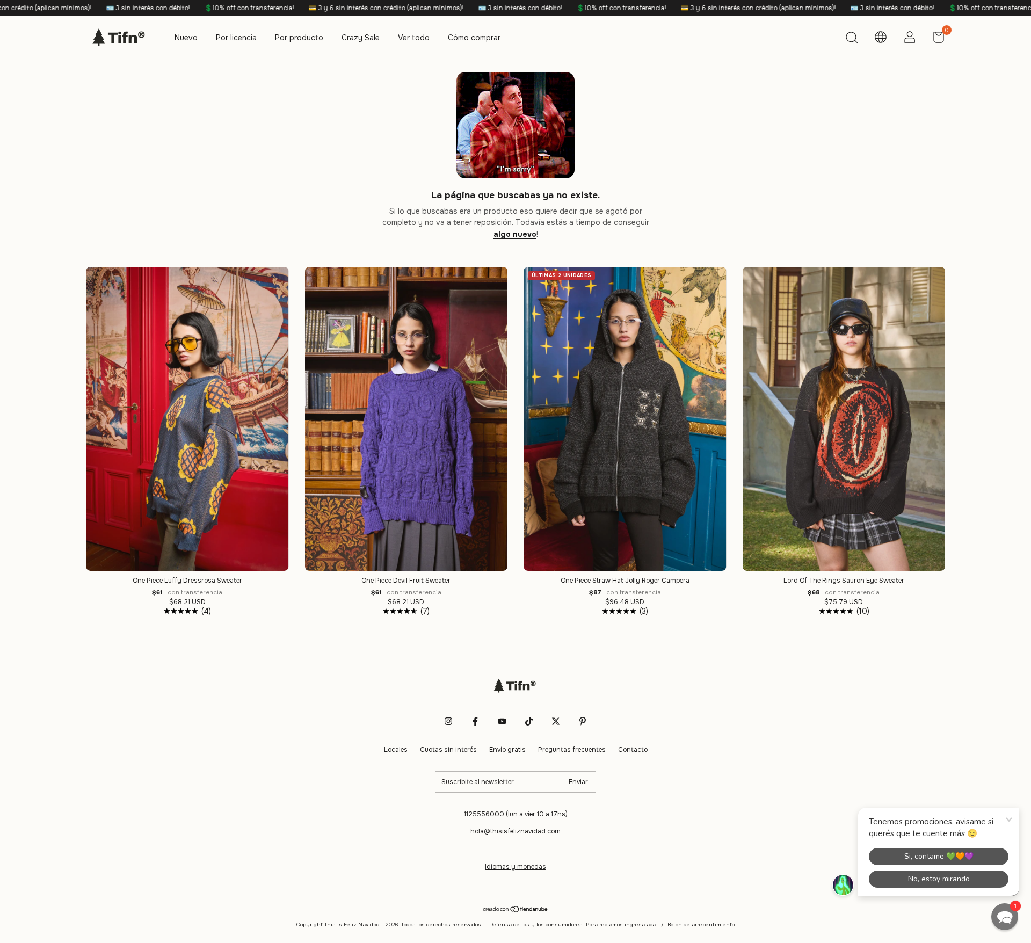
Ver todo (414, 37)
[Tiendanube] (515, 910)
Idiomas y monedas (515, 866)
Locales (396, 749)
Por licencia (236, 37)
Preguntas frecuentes (572, 749)
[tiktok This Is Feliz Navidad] (529, 721)
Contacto (633, 749)
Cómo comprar (474, 37)
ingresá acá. (641, 924)
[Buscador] (851, 39)
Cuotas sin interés (448, 749)
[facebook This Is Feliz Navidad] (475, 721)
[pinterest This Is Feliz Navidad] (582, 721)
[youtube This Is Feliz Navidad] (502, 721)
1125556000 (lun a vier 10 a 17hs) (516, 814)
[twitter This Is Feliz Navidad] (555, 721)
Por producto (299, 37)
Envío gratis (507, 749)
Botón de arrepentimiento (701, 924)
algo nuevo (514, 234)
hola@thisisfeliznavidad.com (515, 831)
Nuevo (186, 37)
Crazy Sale (361, 37)
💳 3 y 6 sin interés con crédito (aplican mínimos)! (302, 8)
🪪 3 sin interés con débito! (64, 8)
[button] (1004, 916)
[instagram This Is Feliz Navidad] (448, 721)
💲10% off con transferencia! (165, 8)
